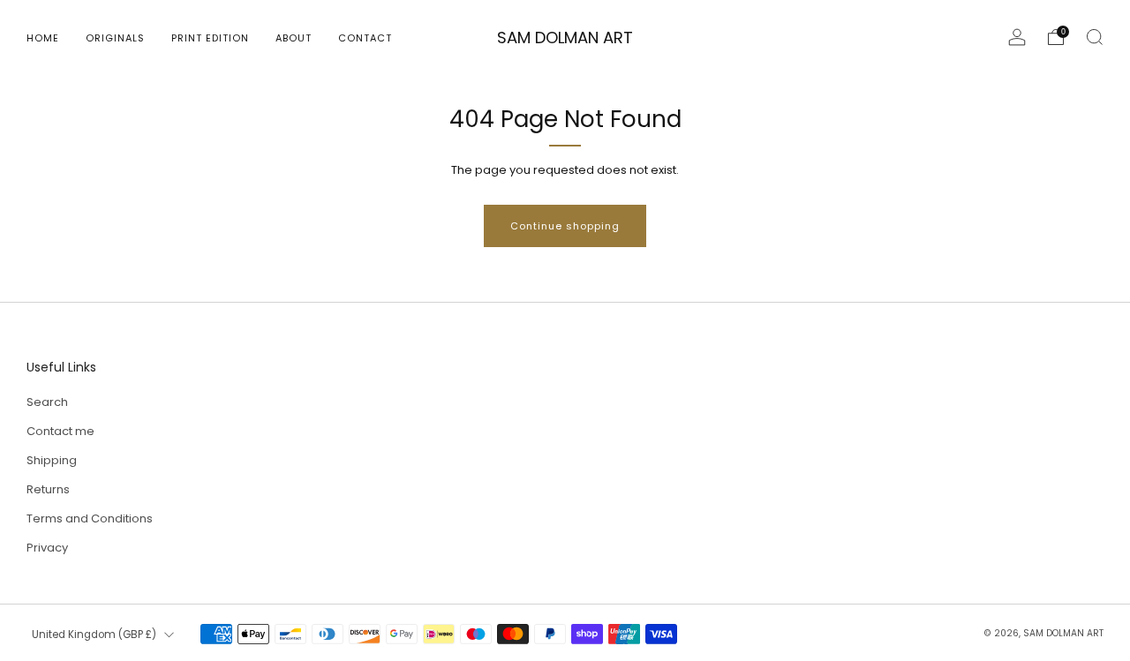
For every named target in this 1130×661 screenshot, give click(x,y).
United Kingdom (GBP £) (94, 634)
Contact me (60, 431)
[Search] (1095, 37)
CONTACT (365, 38)
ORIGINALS (115, 38)
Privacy (47, 547)
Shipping (51, 460)
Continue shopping (565, 226)
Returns (48, 489)
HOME (42, 38)
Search (47, 402)
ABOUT (293, 38)
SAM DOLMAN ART (565, 38)
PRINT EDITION (210, 38)
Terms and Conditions (89, 518)
